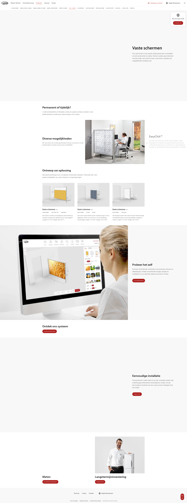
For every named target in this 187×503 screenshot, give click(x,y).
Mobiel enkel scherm (25, 8)
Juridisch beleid (84, 501)
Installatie (125, 8)
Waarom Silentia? (15, 3)
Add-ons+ (118, 8)
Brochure (76, 493)
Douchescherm (90, 8)
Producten (39, 3)
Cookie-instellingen (95, 501)
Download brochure (49, 331)
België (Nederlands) (107, 493)
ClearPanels (80, 8)
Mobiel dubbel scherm (39, 8)
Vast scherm (72, 8)
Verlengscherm (100, 8)
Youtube (91, 493)
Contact (84, 493)
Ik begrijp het (178, 23)
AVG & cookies (74, 501)
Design (54, 3)
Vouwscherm (14, 8)
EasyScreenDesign (139, 280)
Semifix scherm (63, 8)
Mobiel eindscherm (52, 8)
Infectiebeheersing (28, 3)
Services (132, 8)
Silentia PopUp (110, 8)
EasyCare (46, 3)
